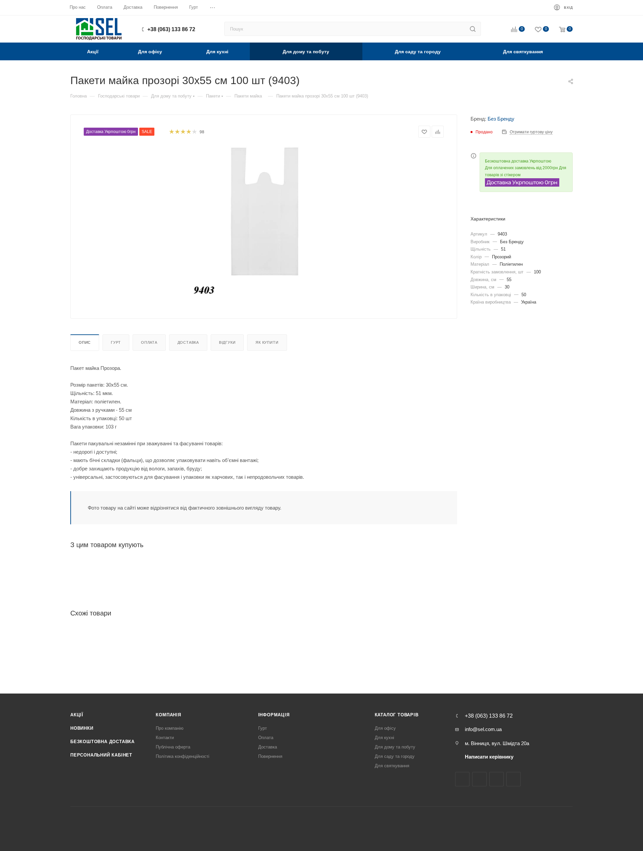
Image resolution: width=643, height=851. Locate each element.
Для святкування (392, 765)
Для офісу (385, 728)
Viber (513, 779)
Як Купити (267, 342)
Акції (76, 714)
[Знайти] (473, 29)
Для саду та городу (395, 756)
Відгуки (227, 342)
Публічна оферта (173, 746)
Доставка (188, 342)
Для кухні (384, 737)
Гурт (116, 342)
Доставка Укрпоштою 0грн (111, 131)
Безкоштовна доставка (102, 741)
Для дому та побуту (395, 746)
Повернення (270, 756)
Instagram (479, 779)
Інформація (274, 714)
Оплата (149, 342)
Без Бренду (501, 119)
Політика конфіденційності (182, 756)
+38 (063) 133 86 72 (171, 29)
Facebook (462, 779)
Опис (85, 342)
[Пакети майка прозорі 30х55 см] (264, 221)
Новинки (81, 728)
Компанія (168, 714)
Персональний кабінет (101, 755)
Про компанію (170, 728)
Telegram (496, 779)
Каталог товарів (397, 714)
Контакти (165, 737)
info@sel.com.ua (483, 729)
